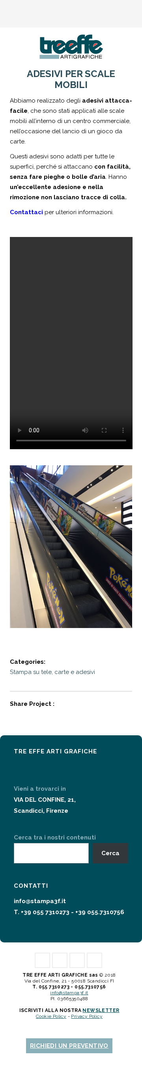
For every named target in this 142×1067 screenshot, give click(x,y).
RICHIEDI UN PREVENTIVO (69, 1045)
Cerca (110, 853)
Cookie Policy (51, 1016)
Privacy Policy (87, 1016)
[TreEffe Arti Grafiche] (71, 45)
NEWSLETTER (100, 1010)
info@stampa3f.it (40, 901)
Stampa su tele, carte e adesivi (52, 672)
